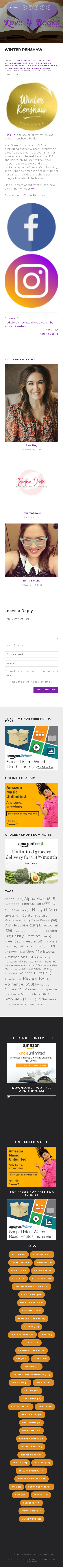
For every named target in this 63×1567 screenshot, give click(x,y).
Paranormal (18, 969)
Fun (26, 946)
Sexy (14, 999)
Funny (44, 946)
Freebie (34, 941)
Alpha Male (40, 898)
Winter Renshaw (41, 68)
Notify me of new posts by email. (30, 681)
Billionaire (23, 910)
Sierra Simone (31, 580)
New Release (15, 965)
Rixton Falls (12, 68)
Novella (33, 965)
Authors (37, 1554)
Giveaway (15, 951)
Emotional (31, 1311)
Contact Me (48, 1554)
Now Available (31, 1415)
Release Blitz (35, 973)
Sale (16, 994)
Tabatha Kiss (20, 1004)
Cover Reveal (44, 920)
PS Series (32, 66)
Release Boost (13, 979)
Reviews (27, 1554)
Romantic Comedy (31, 1471)
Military (26, 961)
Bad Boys (19, 1270)
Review (36, 978)
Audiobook (17, 904)
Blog (44, 909)
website (29, 188)
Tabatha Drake (31, 513)
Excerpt (31, 1327)
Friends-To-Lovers (31, 1351)
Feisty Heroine (31, 936)
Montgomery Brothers (27, 63)
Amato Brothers (20, 61)
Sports (33, 999)
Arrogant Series (40, 61)
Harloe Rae (45, 958)
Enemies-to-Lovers (29, 931)
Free (13, 941)
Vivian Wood (36, 1004)
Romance (19, 984)
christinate (31, 1561)
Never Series (19, 66)
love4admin (13, 70)
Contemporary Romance (31, 1286)
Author (9, 63)
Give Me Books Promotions (31, 1375)
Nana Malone (46, 961)
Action (14, 899)
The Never (25, 68)
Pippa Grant (36, 968)
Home (12, 1554)
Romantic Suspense (31, 1479)
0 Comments (13, 74)
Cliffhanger (13, 916)
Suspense (31, 1503)
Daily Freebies (21, 925)
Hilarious (11, 962)
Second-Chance (35, 994)
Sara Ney (31, 445)
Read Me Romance (47, 66)
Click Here (11, 135)
